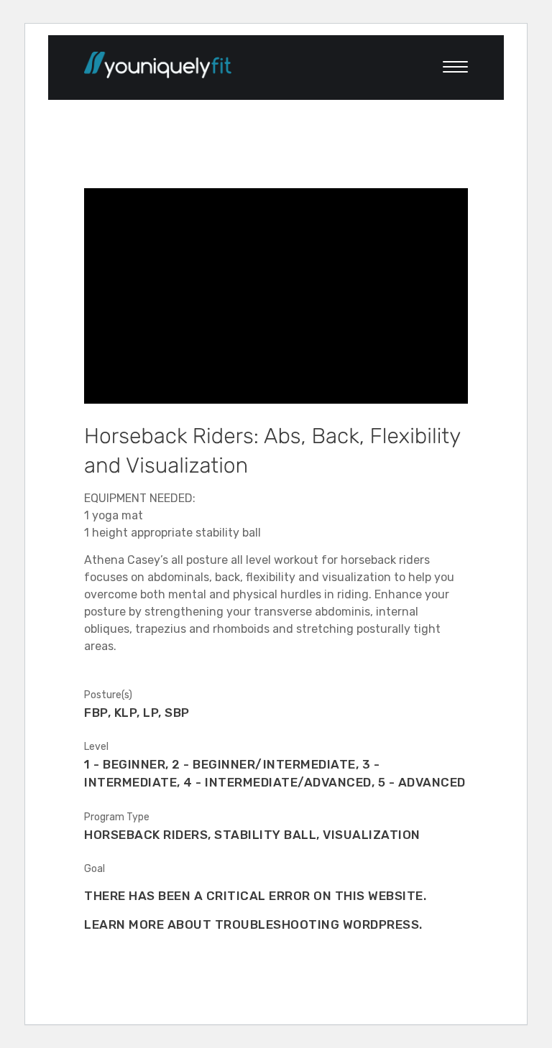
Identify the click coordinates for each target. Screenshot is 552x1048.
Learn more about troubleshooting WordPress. (253, 924)
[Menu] (448, 67)
